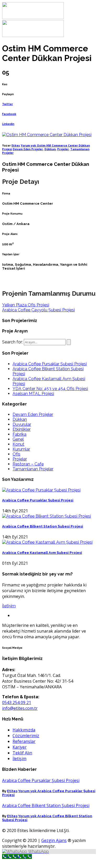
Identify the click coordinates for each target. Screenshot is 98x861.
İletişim (9, 605)
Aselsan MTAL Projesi (33, 393)
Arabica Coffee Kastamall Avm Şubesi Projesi (42, 553)
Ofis (16, 454)
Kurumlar (21, 449)
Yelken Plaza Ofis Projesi (25, 304)
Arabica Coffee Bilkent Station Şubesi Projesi (42, 526)
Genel (18, 439)
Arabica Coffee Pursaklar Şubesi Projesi (50, 363)
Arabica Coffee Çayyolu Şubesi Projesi (38, 309)
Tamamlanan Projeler (33, 468)
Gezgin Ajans (54, 840)
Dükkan (50, 149)
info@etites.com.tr (20, 708)
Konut (18, 444)
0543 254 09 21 (16, 702)
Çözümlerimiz (26, 735)
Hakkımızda (24, 730)
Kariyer (20, 747)
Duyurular (22, 424)
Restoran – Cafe (28, 464)
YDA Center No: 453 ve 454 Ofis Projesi (50, 388)
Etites (15, 145)
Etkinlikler (22, 429)
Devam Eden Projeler (28, 149)
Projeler (63, 149)
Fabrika (19, 434)
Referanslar (24, 741)
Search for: (12, 341)
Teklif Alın (22, 753)
